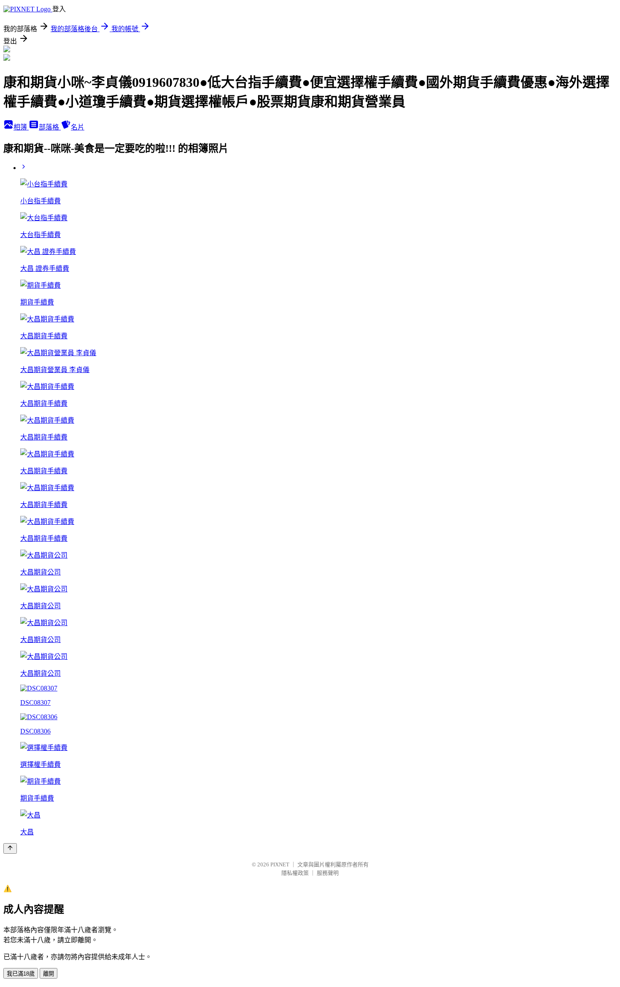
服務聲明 (328, 873)
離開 (48, 974)
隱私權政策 (295, 873)
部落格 (50, 127)
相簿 (21, 127)
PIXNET (279, 864)
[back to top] (10, 848)
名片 (77, 127)
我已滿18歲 (21, 974)
